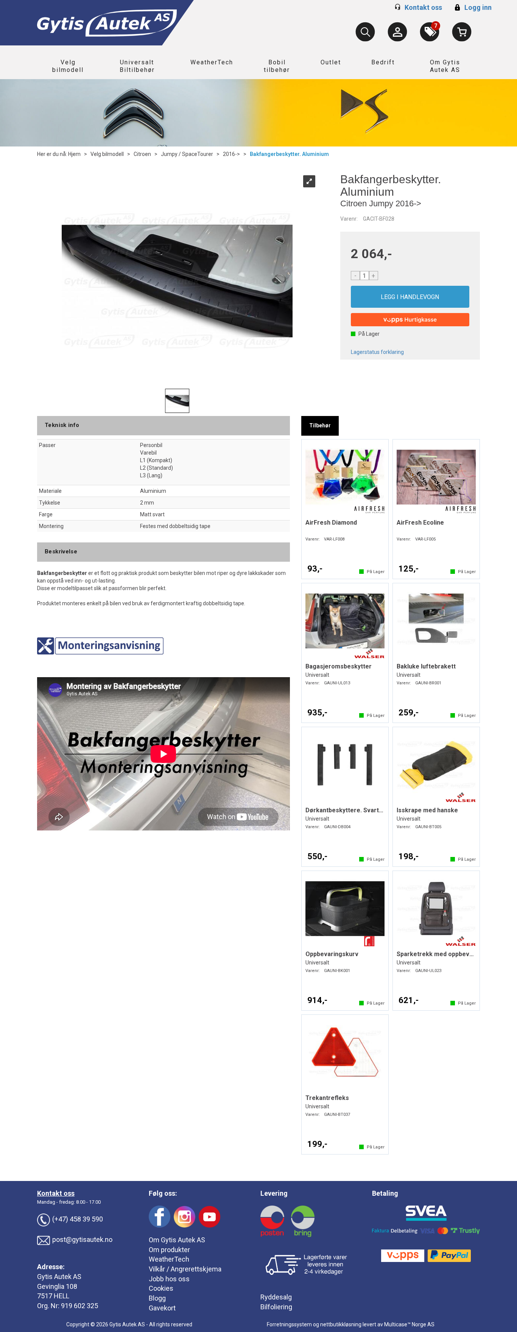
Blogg (157, 1298)
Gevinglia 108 (57, 1286)
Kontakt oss (423, 7)
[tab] (320, 426)
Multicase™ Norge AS (409, 1324)
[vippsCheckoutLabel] (410, 319)
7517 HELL (53, 1296)
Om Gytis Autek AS (445, 66)
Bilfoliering (276, 1307)
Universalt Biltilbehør (137, 66)
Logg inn (472, 7)
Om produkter (169, 1250)
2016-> (231, 154)
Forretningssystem (289, 1324)
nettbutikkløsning (340, 1324)
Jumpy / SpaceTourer (187, 154)
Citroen (142, 154)
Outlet (331, 62)
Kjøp (410, 297)
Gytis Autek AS (59, 1277)
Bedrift (383, 62)
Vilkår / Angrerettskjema (185, 1269)
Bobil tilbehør (277, 66)
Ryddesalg (276, 1297)
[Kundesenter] (397, 31)
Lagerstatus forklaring (377, 352)
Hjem (74, 154)
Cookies (161, 1288)
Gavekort (162, 1308)
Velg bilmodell (68, 66)
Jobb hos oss (169, 1279)
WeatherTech (211, 62)
